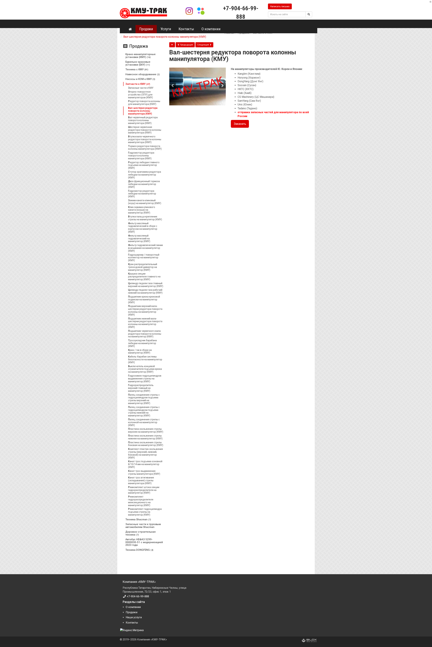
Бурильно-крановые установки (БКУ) (137, 63)
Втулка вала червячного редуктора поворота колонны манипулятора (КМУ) (144, 139)
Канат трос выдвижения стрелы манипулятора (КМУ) (144, 472)
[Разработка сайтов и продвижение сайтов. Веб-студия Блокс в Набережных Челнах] (309, 641)
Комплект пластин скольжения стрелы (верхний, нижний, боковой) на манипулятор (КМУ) (145, 453)
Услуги (165, 29)
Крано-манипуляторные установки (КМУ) (140, 56)
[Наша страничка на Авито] (201, 11)
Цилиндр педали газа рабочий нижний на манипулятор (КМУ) (145, 291)
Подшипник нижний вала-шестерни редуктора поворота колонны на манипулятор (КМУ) (145, 322)
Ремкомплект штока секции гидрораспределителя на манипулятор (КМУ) (143, 490)
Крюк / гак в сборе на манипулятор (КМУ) (140, 351)
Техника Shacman (138, 519)
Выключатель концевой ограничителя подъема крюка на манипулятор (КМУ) (145, 369)
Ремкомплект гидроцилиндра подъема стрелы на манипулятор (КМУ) (145, 512)
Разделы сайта (134, 602)
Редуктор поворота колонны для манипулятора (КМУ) (144, 102)
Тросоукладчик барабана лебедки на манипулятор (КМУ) (142, 343)
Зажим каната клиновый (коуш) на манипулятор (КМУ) (144, 202)
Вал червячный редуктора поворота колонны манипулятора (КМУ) (143, 120)
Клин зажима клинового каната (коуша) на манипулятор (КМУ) (141, 210)
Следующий (203, 45)
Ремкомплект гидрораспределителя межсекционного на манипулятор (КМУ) (140, 500)
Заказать (240, 124)
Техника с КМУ (136, 69)
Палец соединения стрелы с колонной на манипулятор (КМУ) (144, 422)
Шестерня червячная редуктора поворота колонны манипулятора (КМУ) (144, 130)
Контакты (186, 29)
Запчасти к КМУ (137, 83)
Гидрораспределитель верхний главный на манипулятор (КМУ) (141, 388)
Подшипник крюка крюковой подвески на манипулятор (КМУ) (144, 299)
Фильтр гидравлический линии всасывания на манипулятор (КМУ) (145, 248)
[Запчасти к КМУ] (172, 44)
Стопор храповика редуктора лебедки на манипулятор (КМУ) (144, 174)
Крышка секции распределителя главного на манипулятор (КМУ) (144, 276)
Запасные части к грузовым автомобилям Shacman (143, 526)
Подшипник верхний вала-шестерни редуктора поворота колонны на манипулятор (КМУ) (145, 310)
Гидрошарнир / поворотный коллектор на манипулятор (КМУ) (143, 257)
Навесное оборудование (142, 74)
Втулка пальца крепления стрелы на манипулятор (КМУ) (145, 218)
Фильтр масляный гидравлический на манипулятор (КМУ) (139, 238)
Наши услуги (134, 617)
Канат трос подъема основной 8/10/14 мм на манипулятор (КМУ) (145, 464)
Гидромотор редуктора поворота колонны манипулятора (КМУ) (141, 155)
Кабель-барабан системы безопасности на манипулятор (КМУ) (145, 359)
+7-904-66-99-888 (137, 596)
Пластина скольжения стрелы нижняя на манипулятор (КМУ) (145, 437)
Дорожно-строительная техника (140, 533)
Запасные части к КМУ (140, 87)
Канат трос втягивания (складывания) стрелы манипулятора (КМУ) (141, 480)
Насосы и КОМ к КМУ (140, 79)
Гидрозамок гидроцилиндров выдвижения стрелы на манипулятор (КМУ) (144, 378)
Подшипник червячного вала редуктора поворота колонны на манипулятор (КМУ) (144, 334)
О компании (211, 29)
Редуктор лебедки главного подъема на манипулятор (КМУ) (143, 165)
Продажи (146, 29)
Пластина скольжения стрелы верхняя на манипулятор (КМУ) (145, 430)
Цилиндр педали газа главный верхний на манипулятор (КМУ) (145, 285)
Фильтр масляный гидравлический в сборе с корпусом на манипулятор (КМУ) (142, 227)
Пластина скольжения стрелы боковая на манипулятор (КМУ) (145, 444)
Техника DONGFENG (139, 549)
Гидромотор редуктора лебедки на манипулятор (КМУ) (142, 194)
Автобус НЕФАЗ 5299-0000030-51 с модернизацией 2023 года (144, 542)
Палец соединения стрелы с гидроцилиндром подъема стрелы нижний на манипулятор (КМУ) (144, 411)
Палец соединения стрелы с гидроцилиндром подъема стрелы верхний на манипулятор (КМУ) (144, 399)
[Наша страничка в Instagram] (190, 11)
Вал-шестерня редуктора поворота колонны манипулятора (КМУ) (142, 111)
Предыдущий (186, 45)
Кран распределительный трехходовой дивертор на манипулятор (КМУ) (142, 267)
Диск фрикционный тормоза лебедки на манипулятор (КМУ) (144, 184)
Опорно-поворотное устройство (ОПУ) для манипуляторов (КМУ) (140, 94)
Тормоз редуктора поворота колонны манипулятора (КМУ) (145, 147)
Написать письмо (280, 6)
